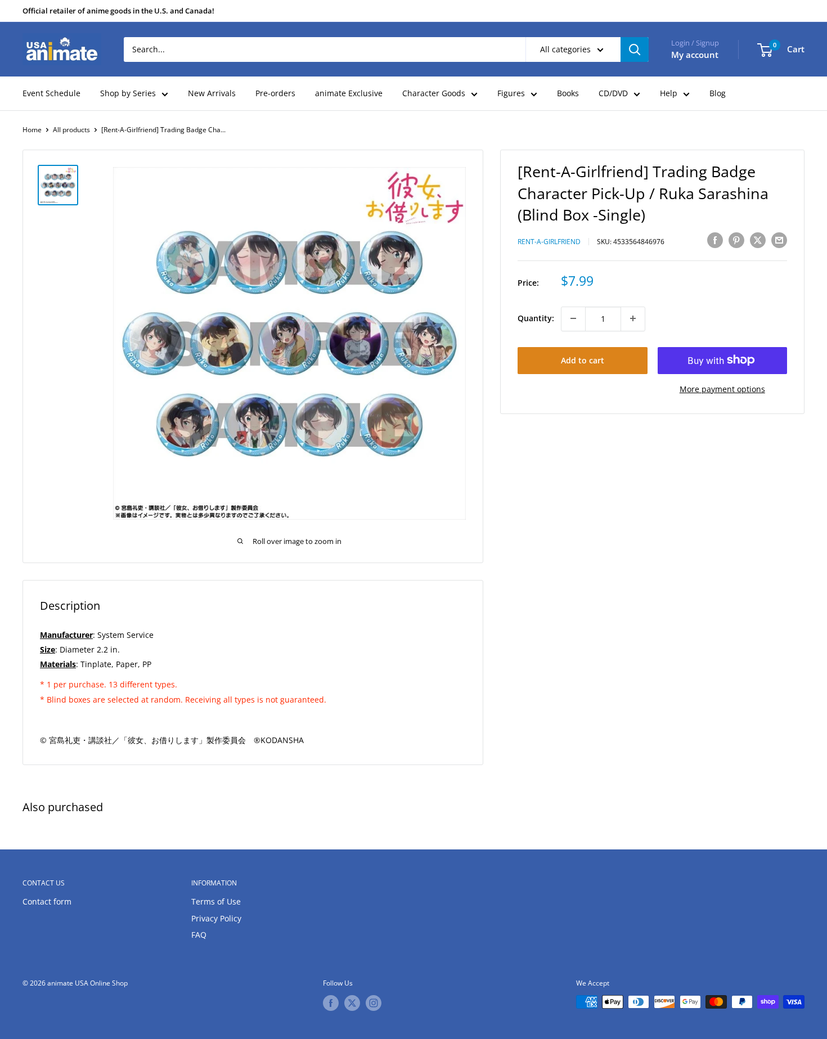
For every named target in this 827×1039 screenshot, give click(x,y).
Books (568, 93)
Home (32, 129)
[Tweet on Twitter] (758, 240)
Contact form (47, 901)
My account (694, 54)
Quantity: (536, 318)
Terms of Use (216, 901)
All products (71, 129)
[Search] (635, 49)
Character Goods (433, 93)
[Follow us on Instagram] (373, 1003)
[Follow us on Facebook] (331, 1003)
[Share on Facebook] (715, 240)
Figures (511, 93)
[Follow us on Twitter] (352, 1003)
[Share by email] (779, 240)
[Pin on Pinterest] (736, 240)
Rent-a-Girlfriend (549, 241)
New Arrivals (212, 93)
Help (668, 93)
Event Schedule (51, 93)
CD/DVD (613, 93)
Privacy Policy (216, 918)
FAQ (198, 934)
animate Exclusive (349, 93)
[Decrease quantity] (573, 318)
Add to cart (582, 359)
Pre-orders (275, 93)
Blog (717, 93)
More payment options (722, 388)
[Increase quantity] (633, 318)
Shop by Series (128, 93)
